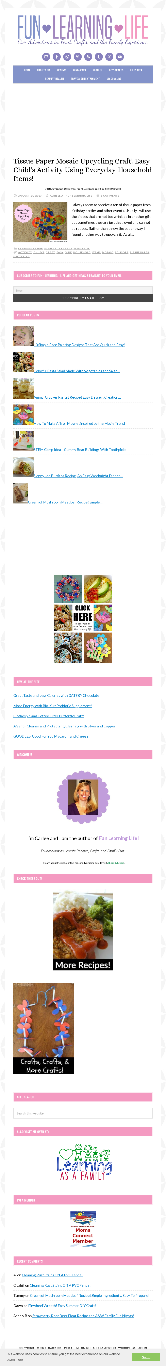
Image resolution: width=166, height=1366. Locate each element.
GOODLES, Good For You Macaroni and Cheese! (51, 736)
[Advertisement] (83, 120)
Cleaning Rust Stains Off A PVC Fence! (52, 1275)
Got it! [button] (146, 1357)
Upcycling (21, 256)
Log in (142, 1347)
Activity (25, 252)
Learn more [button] (14, 1359)
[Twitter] (109, 57)
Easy (59, 252)
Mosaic (107, 252)
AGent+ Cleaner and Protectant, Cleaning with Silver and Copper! (65, 726)
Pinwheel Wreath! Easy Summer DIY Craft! (62, 1305)
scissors (121, 252)
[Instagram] (67, 57)
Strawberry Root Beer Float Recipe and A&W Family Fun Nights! (83, 1315)
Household (81, 252)
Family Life (81, 248)
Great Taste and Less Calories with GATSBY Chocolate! (56, 695)
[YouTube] (120, 57)
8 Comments (110, 195)
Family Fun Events (58, 248)
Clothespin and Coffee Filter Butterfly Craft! (48, 716)
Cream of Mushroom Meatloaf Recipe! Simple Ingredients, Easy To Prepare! (89, 1295)
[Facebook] (57, 57)
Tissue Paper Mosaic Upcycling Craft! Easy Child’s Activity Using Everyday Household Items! (82, 170)
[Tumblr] (99, 57)
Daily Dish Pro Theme (64, 1347)
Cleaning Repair (30, 248)
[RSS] (88, 57)
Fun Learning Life (83, 30)
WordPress (127, 1347)
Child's (38, 252)
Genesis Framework (101, 1347)
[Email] (46, 57)
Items (96, 252)
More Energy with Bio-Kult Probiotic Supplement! (52, 705)
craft (50, 252)
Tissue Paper (139, 252)
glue (68, 252)
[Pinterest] (78, 57)
